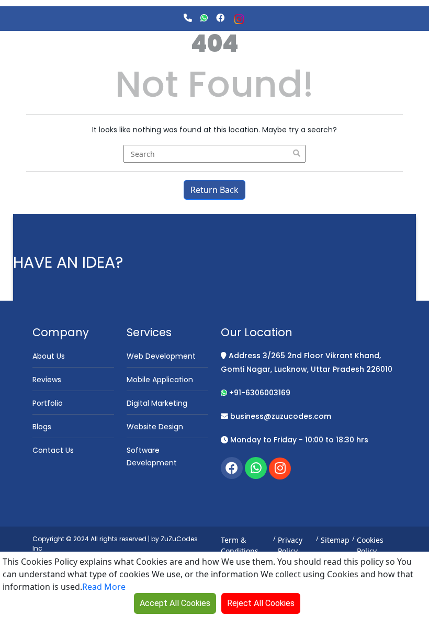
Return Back (214, 190)
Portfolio (47, 403)
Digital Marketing (157, 403)
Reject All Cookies (261, 603)
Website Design (155, 426)
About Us (48, 356)
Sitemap (335, 540)
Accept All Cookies (175, 603)
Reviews (46, 379)
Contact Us (53, 450)
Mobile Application (160, 379)
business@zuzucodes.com (279, 416)
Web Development (161, 356)
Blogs (41, 426)
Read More (104, 586)
